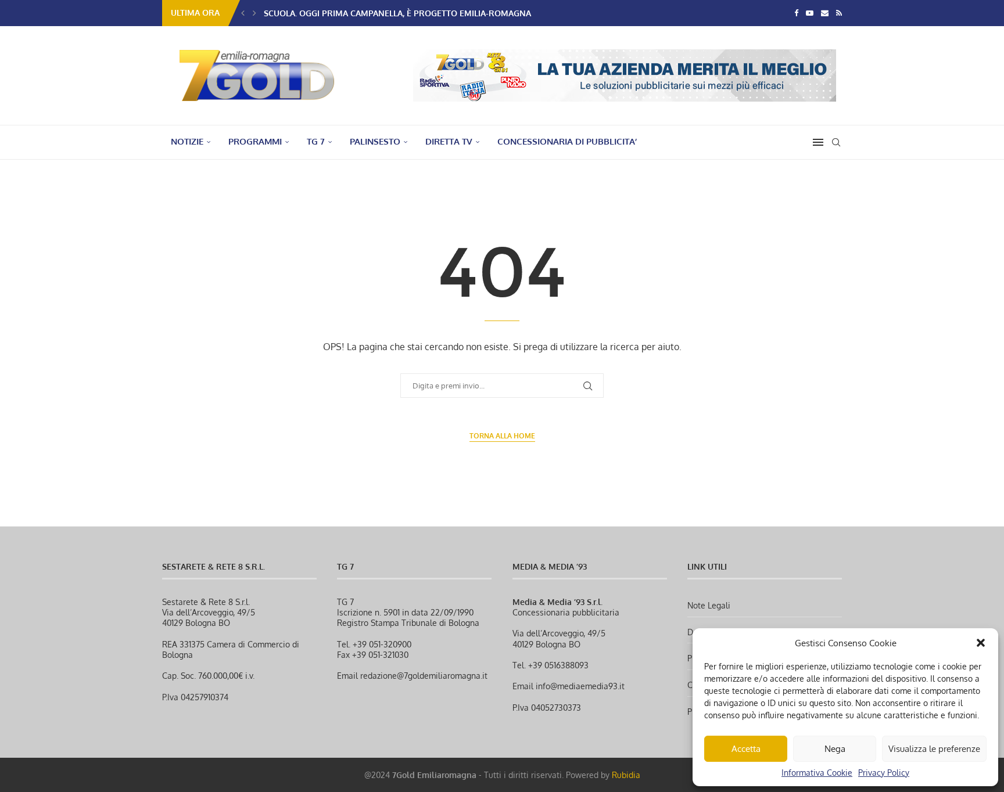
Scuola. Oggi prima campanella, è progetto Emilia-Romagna (397, 13)
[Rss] (839, 12)
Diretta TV (448, 141)
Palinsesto (375, 141)
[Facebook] (796, 12)
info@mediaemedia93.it (580, 686)
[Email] (825, 12)
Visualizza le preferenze (934, 748)
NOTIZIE (187, 141)
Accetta (746, 748)
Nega (834, 748)
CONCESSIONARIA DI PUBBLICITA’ (567, 141)
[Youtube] (809, 12)
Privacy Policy (883, 772)
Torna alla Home (502, 435)
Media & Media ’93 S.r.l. (557, 602)
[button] (981, 643)
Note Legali (708, 605)
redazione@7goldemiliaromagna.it (423, 676)
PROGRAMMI (255, 141)
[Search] (836, 142)
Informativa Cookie (816, 772)
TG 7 (316, 141)
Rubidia (626, 775)
